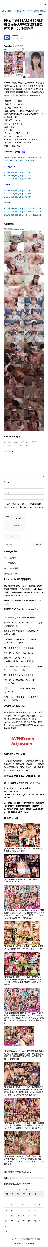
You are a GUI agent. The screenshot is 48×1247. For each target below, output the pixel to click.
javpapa (14, 35)
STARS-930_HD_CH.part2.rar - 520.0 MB (23, 211)
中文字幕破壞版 (11, 568)
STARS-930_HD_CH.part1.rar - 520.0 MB (23, 208)
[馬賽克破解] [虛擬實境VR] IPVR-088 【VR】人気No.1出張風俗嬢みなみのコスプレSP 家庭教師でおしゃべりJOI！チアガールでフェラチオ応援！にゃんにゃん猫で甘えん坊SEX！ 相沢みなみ (24, 1018)
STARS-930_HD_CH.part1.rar (17, 172)
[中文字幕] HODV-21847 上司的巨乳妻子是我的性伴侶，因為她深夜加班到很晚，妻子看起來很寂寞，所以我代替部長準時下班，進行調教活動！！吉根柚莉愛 (24, 1055)
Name (6, 482)
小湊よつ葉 (19, 49)
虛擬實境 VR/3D (11, 573)
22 (35, 1215)
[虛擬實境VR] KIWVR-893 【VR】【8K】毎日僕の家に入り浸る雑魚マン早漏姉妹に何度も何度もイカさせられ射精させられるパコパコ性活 (24, 1125)
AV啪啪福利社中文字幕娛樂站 (30, 1239)
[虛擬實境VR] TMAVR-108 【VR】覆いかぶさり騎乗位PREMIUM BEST (23, 849)
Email (6, 493)
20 (23, 1215)
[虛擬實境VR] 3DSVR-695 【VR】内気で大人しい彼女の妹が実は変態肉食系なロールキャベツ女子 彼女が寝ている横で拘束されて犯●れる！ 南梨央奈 (23, 981)
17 (6, 1215)
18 (12, 1215)
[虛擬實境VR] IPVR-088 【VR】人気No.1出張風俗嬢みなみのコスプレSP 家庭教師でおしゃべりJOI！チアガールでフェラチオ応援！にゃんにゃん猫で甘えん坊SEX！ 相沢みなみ (24, 914)
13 (23, 1210)
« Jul (5, 1231)
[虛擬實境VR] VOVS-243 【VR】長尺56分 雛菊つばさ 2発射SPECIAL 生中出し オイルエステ (23, 947)
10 (6, 1210)
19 (18, 1215)
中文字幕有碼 (18, 46)
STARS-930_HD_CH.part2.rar (17, 175)
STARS (11, 49)
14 (29, 1210)
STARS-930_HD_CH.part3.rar (17, 178)
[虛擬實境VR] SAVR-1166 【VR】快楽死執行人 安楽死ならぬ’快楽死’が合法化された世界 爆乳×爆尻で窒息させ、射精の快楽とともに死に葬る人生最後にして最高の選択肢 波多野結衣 (24, 1091)
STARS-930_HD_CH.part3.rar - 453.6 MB (23, 214)
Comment (9, 451)
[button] (40, 14)
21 (29, 1215)
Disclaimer (30, 1243)
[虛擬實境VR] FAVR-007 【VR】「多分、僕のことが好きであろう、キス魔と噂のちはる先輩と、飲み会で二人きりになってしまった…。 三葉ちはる (24, 1160)
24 (6, 1221)
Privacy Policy (19, 1243)
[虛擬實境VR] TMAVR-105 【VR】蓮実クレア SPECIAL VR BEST (23, 880)
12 (18, 1210)
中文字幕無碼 (10, 563)
